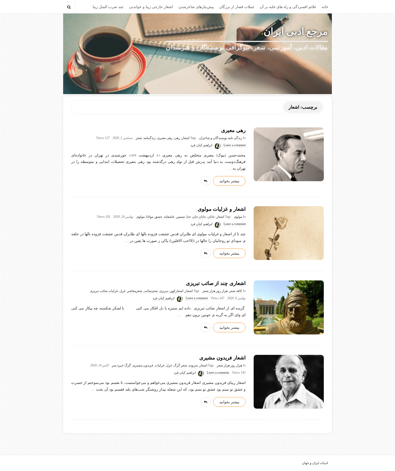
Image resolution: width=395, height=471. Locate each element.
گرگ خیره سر (121, 365)
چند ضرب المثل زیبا (108, 7)
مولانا (149, 217)
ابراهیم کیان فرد (201, 145)
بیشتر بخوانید (229, 181)
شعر (139, 138)
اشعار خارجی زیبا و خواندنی (151, 7)
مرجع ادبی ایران (296, 31)
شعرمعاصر (134, 291)
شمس (180, 217)
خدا (188, 217)
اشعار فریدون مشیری (222, 358)
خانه (325, 7)
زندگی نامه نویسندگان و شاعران (220, 138)
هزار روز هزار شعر (215, 291)
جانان (211, 217)
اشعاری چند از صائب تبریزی (216, 283)
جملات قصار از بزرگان (236, 7)
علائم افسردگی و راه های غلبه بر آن (288, 7)
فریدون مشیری (142, 365)
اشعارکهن (176, 291)
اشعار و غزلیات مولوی (222, 209)
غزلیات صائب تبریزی (104, 291)
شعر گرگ (180, 365)
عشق (158, 217)
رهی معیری (233, 130)
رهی (177, 138)
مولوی (238, 217)
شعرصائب (151, 291)
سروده (193, 365)
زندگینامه (149, 138)
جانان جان (199, 217)
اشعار (185, 138)
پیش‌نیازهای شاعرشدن (196, 7)
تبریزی (163, 291)
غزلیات (159, 365)
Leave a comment (235, 145)
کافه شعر (235, 291)
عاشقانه (169, 217)
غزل (122, 291)
